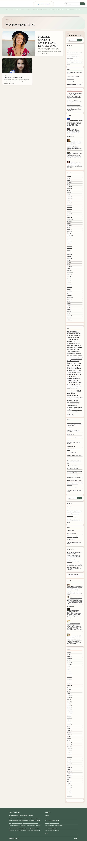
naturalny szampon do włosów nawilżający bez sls (73, 380)
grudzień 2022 (69, 217)
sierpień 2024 (69, 200)
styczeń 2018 (69, 315)
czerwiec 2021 (69, 241)
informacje (74, 347)
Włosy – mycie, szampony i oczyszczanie (74, 52)
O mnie (7, 9)
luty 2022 (68, 227)
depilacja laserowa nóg (75, 335)
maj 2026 (69, 178)
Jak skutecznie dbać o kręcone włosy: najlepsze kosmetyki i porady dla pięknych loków (74, 461)
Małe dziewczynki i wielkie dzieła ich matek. (74, 477)
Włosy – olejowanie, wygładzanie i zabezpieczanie (54, 825)
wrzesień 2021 (69, 237)
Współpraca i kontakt (20, 9)
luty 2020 (68, 264)
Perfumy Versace (70, 458)
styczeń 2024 (69, 207)
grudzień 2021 (69, 231)
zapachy (76, 411)
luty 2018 (68, 313)
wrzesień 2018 (69, 299)
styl (78, 395)
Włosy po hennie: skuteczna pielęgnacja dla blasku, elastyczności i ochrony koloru (23, 823)
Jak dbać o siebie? (70, 434)
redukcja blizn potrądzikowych (72, 388)
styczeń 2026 (69, 186)
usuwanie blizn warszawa (72, 405)
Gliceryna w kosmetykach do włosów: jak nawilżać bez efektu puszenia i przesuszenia (24, 828)
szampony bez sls (72, 398)
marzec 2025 (69, 192)
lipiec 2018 (69, 303)
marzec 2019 (69, 287)
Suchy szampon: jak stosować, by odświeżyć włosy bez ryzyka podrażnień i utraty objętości (74, 109)
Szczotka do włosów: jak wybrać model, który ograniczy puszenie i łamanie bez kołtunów (74, 97)
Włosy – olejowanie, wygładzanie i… (56, 9)
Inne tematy (69, 48)
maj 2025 (69, 190)
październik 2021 (70, 235)
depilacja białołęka (73, 331)
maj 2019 (69, 282)
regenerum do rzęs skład (71, 390)
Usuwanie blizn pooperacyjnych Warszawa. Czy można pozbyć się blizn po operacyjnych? (74, 484)
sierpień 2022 (69, 221)
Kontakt (76, 838)
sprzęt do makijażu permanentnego (74, 393)
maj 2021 (69, 720)
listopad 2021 (69, 233)
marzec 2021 (69, 248)
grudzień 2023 (69, 209)
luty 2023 (68, 215)
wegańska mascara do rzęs (77, 410)
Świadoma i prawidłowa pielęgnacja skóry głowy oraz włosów (48, 41)
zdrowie (70, 414)
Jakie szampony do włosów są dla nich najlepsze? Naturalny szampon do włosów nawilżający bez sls (74, 424)
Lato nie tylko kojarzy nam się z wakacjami (74, 480)
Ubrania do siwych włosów (71, 487)
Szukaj (83, 3)
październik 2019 (70, 272)
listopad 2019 (69, 270)
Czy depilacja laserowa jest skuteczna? (74, 437)
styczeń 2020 (69, 266)
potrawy (78, 384)
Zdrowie (28, 9)
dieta (68, 347)
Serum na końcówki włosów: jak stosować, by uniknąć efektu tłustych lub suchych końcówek (74, 637)
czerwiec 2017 (69, 319)
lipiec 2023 (69, 211)
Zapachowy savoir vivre (71, 446)
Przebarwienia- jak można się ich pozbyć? (74, 84)
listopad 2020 (69, 256)
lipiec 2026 (69, 176)
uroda (77, 400)
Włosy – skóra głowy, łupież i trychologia (74, 62)
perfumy (73, 384)
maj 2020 (69, 260)
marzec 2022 (69, 225)
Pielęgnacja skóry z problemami (72, 465)
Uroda (12, 9)
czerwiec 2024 (69, 202)
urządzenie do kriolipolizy (73, 402)
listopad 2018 (69, 295)
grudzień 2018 (69, 293)
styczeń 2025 (69, 196)
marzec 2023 (69, 213)
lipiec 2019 (69, 278)
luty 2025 (68, 194)
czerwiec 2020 (69, 258)
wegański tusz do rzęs (70, 411)
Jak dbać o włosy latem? (71, 533)
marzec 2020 (69, 262)
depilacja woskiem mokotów (76, 345)
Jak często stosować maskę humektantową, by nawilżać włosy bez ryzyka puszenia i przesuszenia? (73, 624)
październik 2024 (70, 198)
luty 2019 (68, 289)
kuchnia (75, 351)
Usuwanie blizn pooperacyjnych (73, 403)
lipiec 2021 (69, 239)
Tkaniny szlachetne (73, 129)
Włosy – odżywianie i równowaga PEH (73, 9)
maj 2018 (69, 307)
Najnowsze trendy (70, 439)
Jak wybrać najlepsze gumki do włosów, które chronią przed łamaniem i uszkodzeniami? (24, 830)
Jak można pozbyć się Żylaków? (72, 468)
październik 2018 (70, 297)
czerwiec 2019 (69, 280)
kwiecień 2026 (69, 180)
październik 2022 (70, 219)
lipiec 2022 (69, 223)
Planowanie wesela (70, 81)
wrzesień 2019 (69, 274)
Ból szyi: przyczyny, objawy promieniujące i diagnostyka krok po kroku (21, 815)
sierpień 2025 (69, 188)
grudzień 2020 (69, 254)
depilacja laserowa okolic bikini (73, 337)
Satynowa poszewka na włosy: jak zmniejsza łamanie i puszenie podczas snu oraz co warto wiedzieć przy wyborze (74, 587)
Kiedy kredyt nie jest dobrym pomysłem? (74, 455)
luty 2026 (68, 184)
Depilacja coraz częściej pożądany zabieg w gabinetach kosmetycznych (73, 611)
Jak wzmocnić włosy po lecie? (13, 77)
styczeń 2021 (69, 252)
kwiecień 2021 (69, 722)
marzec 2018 (69, 311)
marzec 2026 (69, 182)
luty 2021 (68, 250)
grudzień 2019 (69, 268)
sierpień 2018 (69, 301)
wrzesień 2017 (69, 317)
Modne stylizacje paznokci (71, 452)
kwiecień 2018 (69, 309)
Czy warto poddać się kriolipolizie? (73, 76)
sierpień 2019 (69, 276)
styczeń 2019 (69, 291)
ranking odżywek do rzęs (74, 386)
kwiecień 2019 (69, 761)
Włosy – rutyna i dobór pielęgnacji (40, 9)
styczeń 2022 (69, 229)
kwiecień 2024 (69, 681)
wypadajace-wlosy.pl (14, 838)
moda (72, 376)
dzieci (71, 347)
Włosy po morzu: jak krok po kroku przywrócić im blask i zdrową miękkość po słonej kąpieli (74, 101)
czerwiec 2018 (69, 305)
